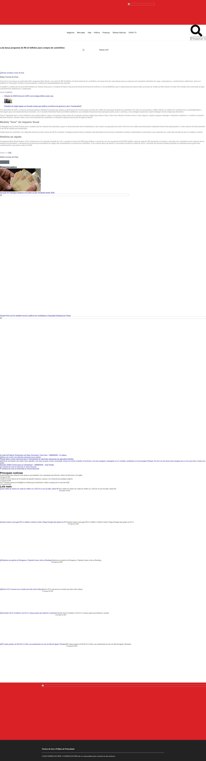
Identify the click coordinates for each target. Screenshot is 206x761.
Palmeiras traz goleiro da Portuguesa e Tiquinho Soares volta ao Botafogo (76, 560)
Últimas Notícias (119, 33)
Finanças (106, 33)
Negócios (70, 33)
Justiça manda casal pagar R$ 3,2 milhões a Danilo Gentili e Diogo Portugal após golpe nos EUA (101, 522)
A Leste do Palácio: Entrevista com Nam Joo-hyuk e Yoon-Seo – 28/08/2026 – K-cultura (33, 455)
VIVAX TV (132, 33)
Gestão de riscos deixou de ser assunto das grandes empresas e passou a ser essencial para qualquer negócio (36, 479)
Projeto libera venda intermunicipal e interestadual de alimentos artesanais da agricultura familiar (37, 459)
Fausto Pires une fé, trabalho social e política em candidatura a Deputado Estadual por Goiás (35, 316)
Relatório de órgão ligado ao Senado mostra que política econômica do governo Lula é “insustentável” (43, 106)
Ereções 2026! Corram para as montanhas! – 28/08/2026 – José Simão (27, 465)
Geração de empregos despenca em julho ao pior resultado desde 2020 (27, 193)
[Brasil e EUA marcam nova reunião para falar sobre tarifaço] (21, 600)
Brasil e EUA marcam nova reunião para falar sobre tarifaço (62, 589)
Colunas (4, 162)
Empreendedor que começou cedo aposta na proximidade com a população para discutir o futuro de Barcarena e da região (41, 475)
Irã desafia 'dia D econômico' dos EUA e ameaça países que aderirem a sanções (82, 613)
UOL (10, 153)
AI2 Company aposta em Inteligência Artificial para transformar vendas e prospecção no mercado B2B (34, 482)
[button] (196, 31)
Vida (89, 33)
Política (97, 33)
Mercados (81, 33)
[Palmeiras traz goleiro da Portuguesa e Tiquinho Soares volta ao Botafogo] (26, 573)
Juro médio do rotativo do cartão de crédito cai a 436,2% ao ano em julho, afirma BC (88, 489)
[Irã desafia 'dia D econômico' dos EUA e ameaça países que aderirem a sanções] (27, 627)
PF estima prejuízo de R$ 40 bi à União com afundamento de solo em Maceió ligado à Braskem (98, 644)
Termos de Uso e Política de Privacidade (58, 749)
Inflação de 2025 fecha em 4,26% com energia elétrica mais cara (28, 96)
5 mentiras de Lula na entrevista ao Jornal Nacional (19, 469)
